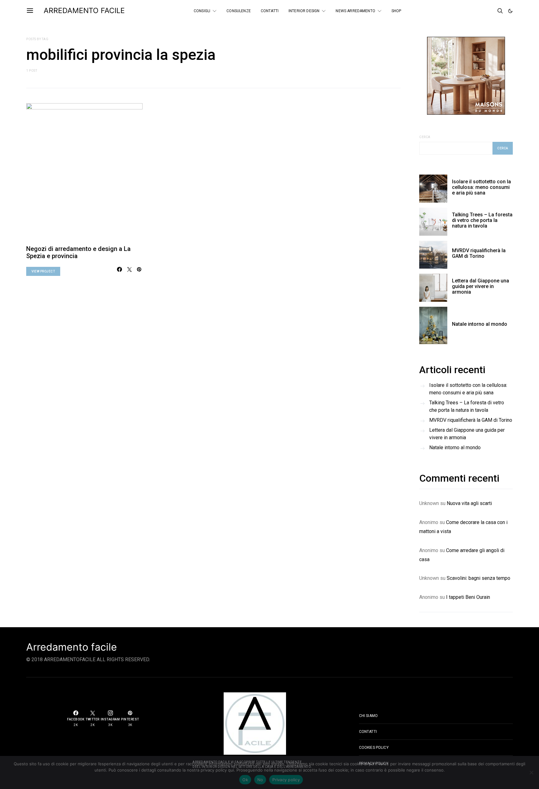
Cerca (424, 137)
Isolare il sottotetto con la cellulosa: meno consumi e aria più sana (481, 187)
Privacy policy (286, 779)
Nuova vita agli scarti (469, 503)
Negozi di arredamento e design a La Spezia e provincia (78, 252)
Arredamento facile (71, 647)
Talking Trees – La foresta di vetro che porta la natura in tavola (482, 220)
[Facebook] (472, 10)
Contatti (270, 11)
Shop (396, 11)
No (260, 779)
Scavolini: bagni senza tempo (478, 578)
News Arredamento (355, 11)
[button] (510, 10)
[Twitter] (481, 10)
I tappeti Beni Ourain (468, 597)
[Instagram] (489, 10)
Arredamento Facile (84, 10)
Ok (245, 779)
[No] (531, 772)
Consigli (202, 11)
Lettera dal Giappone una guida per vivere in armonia (480, 286)
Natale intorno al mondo (479, 324)
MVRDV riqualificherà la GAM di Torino (479, 253)
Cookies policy (374, 747)
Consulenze (238, 11)
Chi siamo (368, 716)
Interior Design (304, 11)
